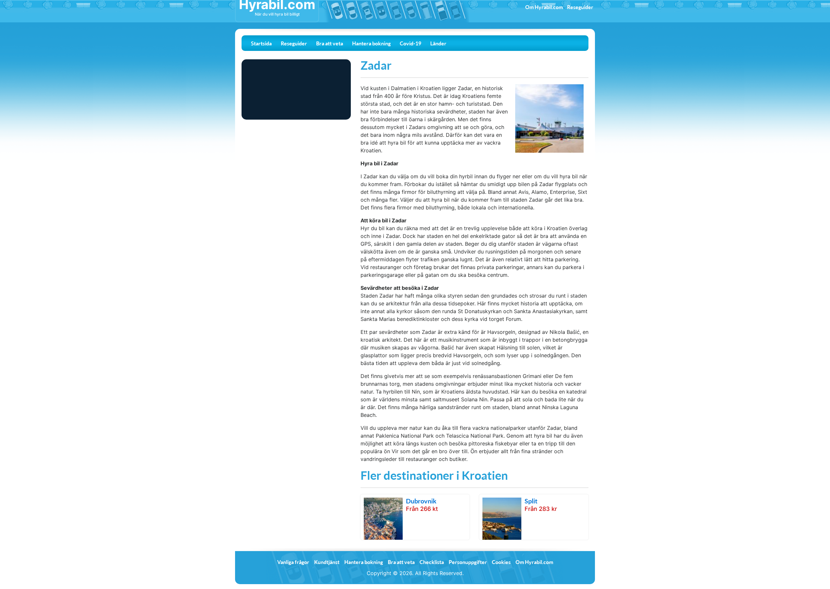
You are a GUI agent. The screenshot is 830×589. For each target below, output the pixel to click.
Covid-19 (410, 43)
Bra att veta (329, 43)
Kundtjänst (326, 562)
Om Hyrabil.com (544, 7)
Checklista (432, 562)
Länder (438, 43)
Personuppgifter (468, 562)
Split (531, 501)
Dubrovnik (421, 501)
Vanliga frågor (293, 562)
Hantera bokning (371, 43)
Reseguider (580, 7)
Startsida (261, 43)
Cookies (501, 562)
